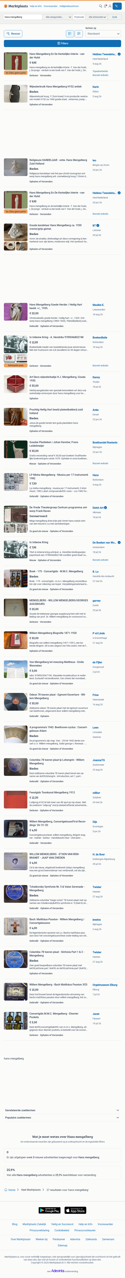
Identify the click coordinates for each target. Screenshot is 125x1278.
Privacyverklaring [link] (39, 1230)
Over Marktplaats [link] (20, 1239)
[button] (105, 6)
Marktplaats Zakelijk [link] (34, 1224)
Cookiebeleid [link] (62, 1230)
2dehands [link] (91, 1239)
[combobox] (22, 17)
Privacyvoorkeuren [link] (85, 1230)
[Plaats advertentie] (117, 6)
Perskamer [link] (59, 1239)
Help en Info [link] (85, 1224)
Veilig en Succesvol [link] (62, 1224)
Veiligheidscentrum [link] (69, 6)
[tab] (70, 33)
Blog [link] (14, 1224)
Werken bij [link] (42, 1239)
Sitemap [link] (62, 1245)
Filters (64, 43)
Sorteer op (90, 28)
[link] (15, 6)
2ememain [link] (108, 1239)
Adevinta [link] (75, 1239)
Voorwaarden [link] (50, 6)
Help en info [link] (36, 6)
